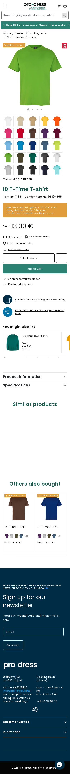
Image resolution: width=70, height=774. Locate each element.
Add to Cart (35, 269)
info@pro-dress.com (16, 691)
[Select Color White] (8, 121)
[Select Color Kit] (20, 121)
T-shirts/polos (37, 33)
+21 (26, 536)
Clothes (20, 33)
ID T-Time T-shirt (15, 527)
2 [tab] (33, 109)
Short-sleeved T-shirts (21, 37)
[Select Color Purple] (44, 133)
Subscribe (13, 645)
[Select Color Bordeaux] (57, 133)
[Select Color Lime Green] (57, 145)
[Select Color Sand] (32, 121)
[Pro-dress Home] (35, 6)
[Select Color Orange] (57, 121)
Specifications (16, 385)
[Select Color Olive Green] (20, 157)
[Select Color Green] (32, 157)
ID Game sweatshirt (35, 336)
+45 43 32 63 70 (46, 701)
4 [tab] (41, 109)
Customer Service (16, 722)
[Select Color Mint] (57, 170)
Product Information (22, 376)
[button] (60, 765)
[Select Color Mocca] (32, 133)
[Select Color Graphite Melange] (20, 170)
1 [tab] (28, 109)
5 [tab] (58, 357)
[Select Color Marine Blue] (44, 170)
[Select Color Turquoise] (20, 145)
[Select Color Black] (32, 170)
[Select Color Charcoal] (44, 157)
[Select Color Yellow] (44, 121)
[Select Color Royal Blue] (32, 145)
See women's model (19, 243)
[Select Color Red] (20, 133)
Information (11, 732)
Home (7, 33)
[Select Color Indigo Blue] (44, 145)
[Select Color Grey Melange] (8, 170)
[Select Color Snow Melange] (57, 157)
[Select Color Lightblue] (8, 145)
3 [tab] (37, 109)
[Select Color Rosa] (8, 133)
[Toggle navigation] (5, 5)
